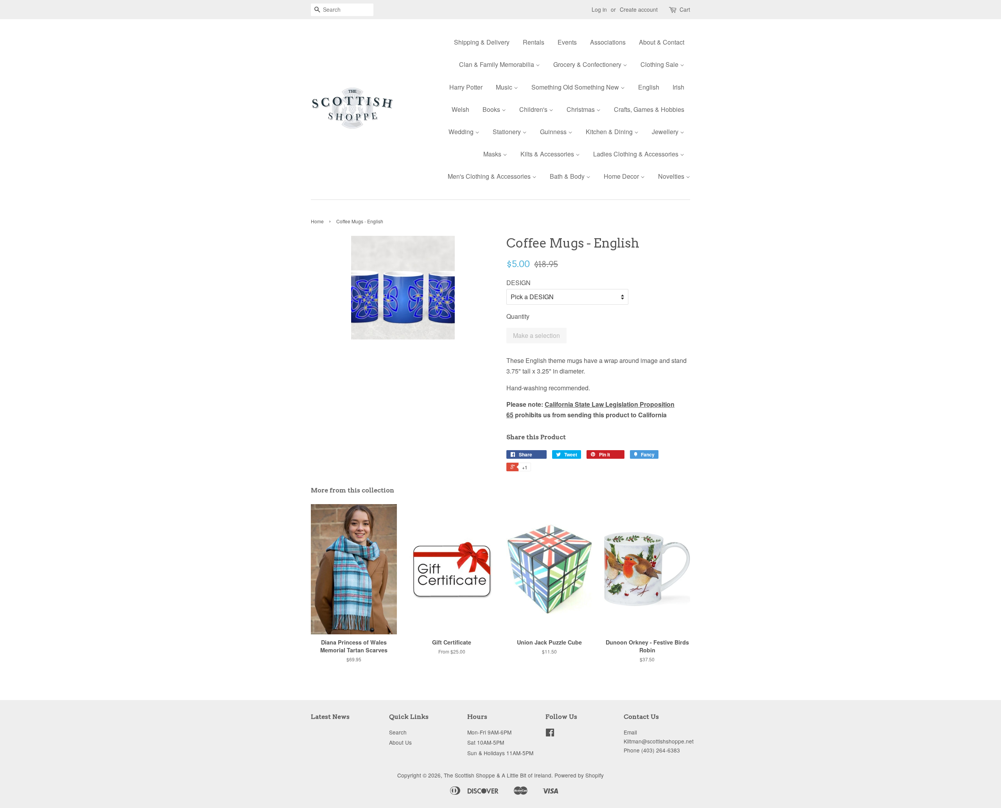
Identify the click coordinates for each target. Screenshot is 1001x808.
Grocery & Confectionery (588, 64)
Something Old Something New (576, 87)
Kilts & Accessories (548, 153)
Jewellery (666, 131)
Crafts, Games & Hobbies (649, 109)
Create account (639, 9)
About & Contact (661, 42)
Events (567, 42)
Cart (685, 9)
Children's (534, 109)
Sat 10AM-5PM (485, 742)
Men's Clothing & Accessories (490, 176)
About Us (400, 742)
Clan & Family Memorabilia (497, 64)
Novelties (672, 176)
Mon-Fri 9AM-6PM (489, 732)
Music (505, 87)
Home (317, 221)
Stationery (507, 131)
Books (492, 109)
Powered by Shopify (579, 775)
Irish (678, 87)
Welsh (460, 109)
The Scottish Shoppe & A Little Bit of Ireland (497, 775)
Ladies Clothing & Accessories (636, 153)
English (648, 87)
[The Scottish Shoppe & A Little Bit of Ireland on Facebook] (549, 734)
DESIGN (518, 282)
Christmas (581, 109)
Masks (493, 153)
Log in (599, 9)
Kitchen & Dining (610, 131)
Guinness (554, 131)
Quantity (517, 316)
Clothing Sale (660, 64)
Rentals (533, 42)
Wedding (461, 131)
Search (398, 732)
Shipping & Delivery (481, 42)
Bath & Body (568, 176)
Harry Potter (466, 87)
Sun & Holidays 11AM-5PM (500, 753)
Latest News (330, 716)
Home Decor (622, 176)
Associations (608, 42)
